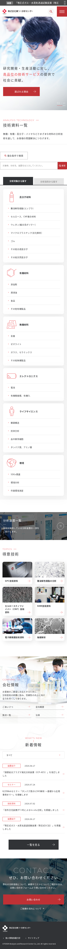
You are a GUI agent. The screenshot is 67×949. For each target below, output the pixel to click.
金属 (13, 335)
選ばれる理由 (21, 91)
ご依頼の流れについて (31, 908)
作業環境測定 (17, 490)
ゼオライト (16, 344)
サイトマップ (33, 938)
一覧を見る (33, 845)
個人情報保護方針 (12, 938)
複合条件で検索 (15, 155)
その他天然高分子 (19, 257)
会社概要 (40, 706)
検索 (63, 165)
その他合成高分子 (19, 249)
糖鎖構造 (15, 422)
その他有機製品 (18, 308)
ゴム (13, 240)
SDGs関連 (15, 474)
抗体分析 (15, 430)
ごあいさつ (7, 706)
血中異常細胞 (17, 439)
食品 (13, 300)
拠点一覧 (6, 714)
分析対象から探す (18, 180)
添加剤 (14, 284)
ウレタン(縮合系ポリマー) (23, 224)
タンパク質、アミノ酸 (21, 447)
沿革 (38, 714)
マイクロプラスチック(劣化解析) (26, 232)
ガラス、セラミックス (21, 352)
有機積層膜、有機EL (20, 395)
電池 (13, 387)
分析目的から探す (48, 181)
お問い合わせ (33, 899)
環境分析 (15, 482)
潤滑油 (14, 292)
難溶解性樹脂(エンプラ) (22, 208)
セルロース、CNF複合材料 (23, 216)
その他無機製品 (18, 360)
